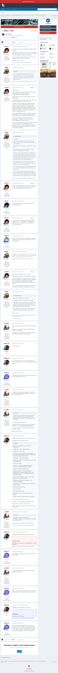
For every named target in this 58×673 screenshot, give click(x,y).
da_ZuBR (6, 323)
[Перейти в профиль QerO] (50, 49)
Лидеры (29, 12)
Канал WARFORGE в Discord (45, 29)
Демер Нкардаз (45, 48)
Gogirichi (6, 235)
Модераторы (14, 12)
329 (7, 382)
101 (7, 245)
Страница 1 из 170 (21, 42)
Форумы (2, 12)
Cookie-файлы (29, 668)
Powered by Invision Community (29, 671)
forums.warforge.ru (29, 670)
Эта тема (51, 9)
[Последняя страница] (16, 42)
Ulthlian (6, 67)
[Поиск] (56, 9)
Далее (13, 42)
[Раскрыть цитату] (13, 71)
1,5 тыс (7, 77)
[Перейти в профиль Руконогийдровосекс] (49, 45)
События (8, 12)
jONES (44, 44)
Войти (19, 651)
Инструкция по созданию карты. (27, 425)
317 (7, 56)
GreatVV (6, 46)
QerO (53, 48)
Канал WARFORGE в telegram (45, 26)
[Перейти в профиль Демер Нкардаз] (41, 49)
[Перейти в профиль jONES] (41, 45)
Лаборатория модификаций (17, 35)
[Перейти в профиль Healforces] (6, 347)
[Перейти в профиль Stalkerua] (6, 376)
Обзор (3, 9)
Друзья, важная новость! (28, 1)
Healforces (6, 343)
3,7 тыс (7, 333)
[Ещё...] (36, 46)
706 (7, 353)
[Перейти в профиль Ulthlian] (6, 71)
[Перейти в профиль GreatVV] (3, 34)
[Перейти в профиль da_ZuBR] (6, 327)
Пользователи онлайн (22, 12)
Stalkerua (6, 372)
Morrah (6, 201)
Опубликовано (17, 46)
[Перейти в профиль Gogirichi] (6, 239)
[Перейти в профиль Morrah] (6, 205)
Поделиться (6, 37)
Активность (8, 9)
